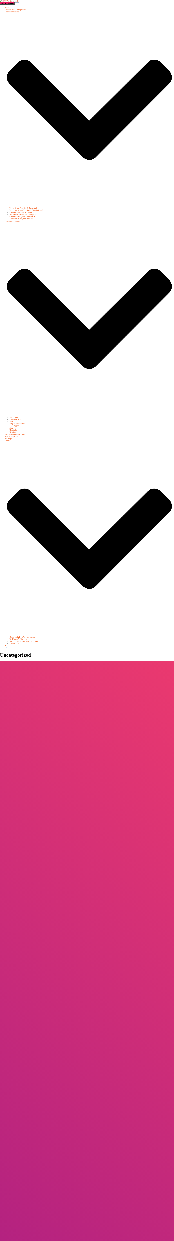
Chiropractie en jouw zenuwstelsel (22, 217)
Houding (12, 432)
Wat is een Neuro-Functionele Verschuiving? (26, 210)
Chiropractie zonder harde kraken (21, 212)
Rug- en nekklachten (17, 424)
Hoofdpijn (13, 430)
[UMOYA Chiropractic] (9, 1)
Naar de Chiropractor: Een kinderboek (23, 641)
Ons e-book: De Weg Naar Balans (22, 637)
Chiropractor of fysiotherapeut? (21, 219)
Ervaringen (9, 439)
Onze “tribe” (14, 417)
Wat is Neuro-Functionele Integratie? (23, 208)
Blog (6, 645)
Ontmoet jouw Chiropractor (15, 10)
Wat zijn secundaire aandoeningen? (22, 214)
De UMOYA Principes (18, 639)
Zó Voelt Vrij (14, 643)
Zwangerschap (14, 419)
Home (7, 8)
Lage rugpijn (14, 426)
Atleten (12, 422)
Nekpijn (12, 428)
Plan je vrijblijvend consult (15, 434)
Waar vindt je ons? (12, 436)
